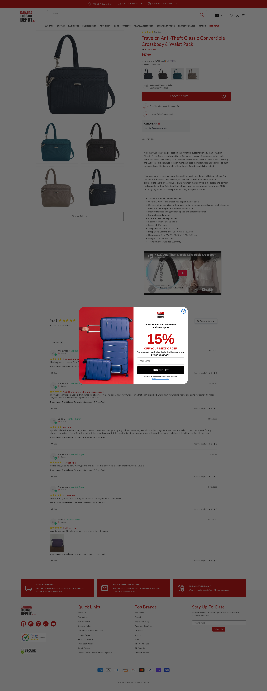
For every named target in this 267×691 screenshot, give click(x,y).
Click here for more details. (160, 379)
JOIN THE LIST (161, 370)
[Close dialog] (183, 311)
